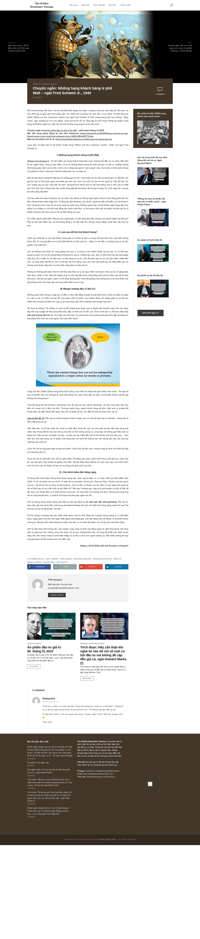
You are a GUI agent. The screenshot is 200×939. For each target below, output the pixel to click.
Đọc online (99, 5)
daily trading (52, 559)
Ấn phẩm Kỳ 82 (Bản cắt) (38, 763)
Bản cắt (85, 5)
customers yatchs (35, 559)
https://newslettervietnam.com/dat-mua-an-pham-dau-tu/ (83, 139)
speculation (61, 562)
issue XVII (117, 559)
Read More (33, 666)
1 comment (160, 94)
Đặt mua (74, 5)
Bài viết (112, 5)
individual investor (82, 559)
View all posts (57, 595)
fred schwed (66, 559)
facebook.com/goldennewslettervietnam (102, 771)
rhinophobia (49, 562)
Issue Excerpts (34, 643)
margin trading (34, 562)
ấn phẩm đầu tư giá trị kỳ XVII (62, 130)
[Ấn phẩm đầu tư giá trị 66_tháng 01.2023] (51, 626)
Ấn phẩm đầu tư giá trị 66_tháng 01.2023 (44, 649)
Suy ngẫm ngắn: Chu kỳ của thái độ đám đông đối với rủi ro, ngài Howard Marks (48, 771)
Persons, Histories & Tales (45, 84)
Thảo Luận (125, 5)
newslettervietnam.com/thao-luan (101, 777)
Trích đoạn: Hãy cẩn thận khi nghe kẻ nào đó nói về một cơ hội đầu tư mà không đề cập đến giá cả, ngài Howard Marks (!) (103, 655)
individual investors (102, 559)
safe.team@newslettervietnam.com (98, 774)
